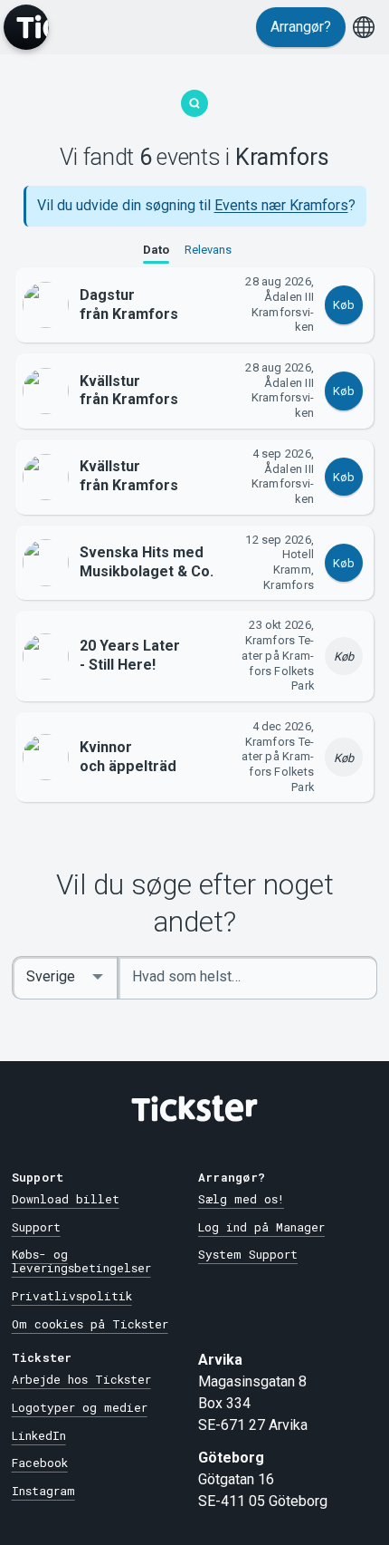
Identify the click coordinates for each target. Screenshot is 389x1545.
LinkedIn (39, 1435)
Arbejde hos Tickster (81, 1379)
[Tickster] (26, 27)
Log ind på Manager (261, 1227)
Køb (344, 305)
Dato (156, 249)
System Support (248, 1254)
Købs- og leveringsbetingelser (81, 1261)
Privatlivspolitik (72, 1296)
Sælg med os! (241, 1199)
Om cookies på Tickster (90, 1324)
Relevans (208, 249)
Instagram (43, 1490)
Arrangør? (300, 26)
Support (36, 1227)
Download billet (65, 1199)
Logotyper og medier (79, 1407)
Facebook (40, 1462)
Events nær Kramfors (281, 205)
